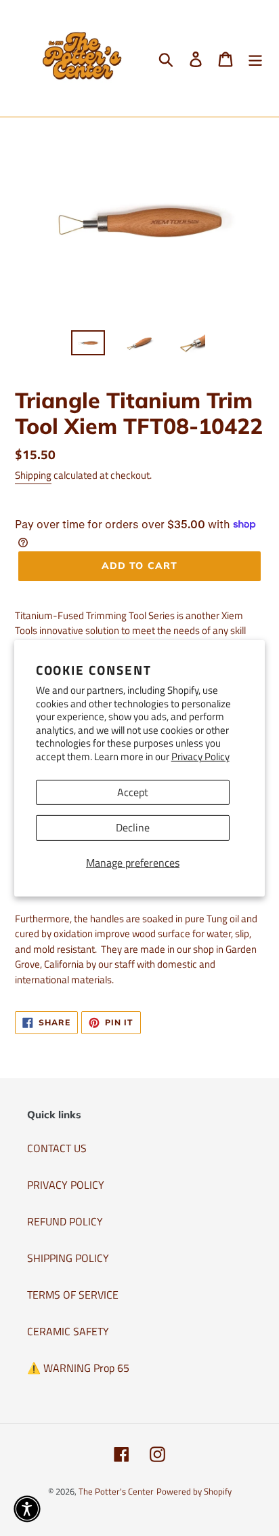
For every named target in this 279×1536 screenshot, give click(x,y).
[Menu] (255, 58)
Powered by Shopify (194, 1491)
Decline (133, 827)
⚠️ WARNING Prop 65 (78, 1368)
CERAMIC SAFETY (68, 1331)
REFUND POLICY (65, 1221)
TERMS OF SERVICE (73, 1294)
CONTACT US (57, 1148)
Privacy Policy (200, 756)
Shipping (33, 475)
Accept (132, 792)
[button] (27, 1508)
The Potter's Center (116, 1491)
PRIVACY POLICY (65, 1185)
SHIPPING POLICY (68, 1258)
